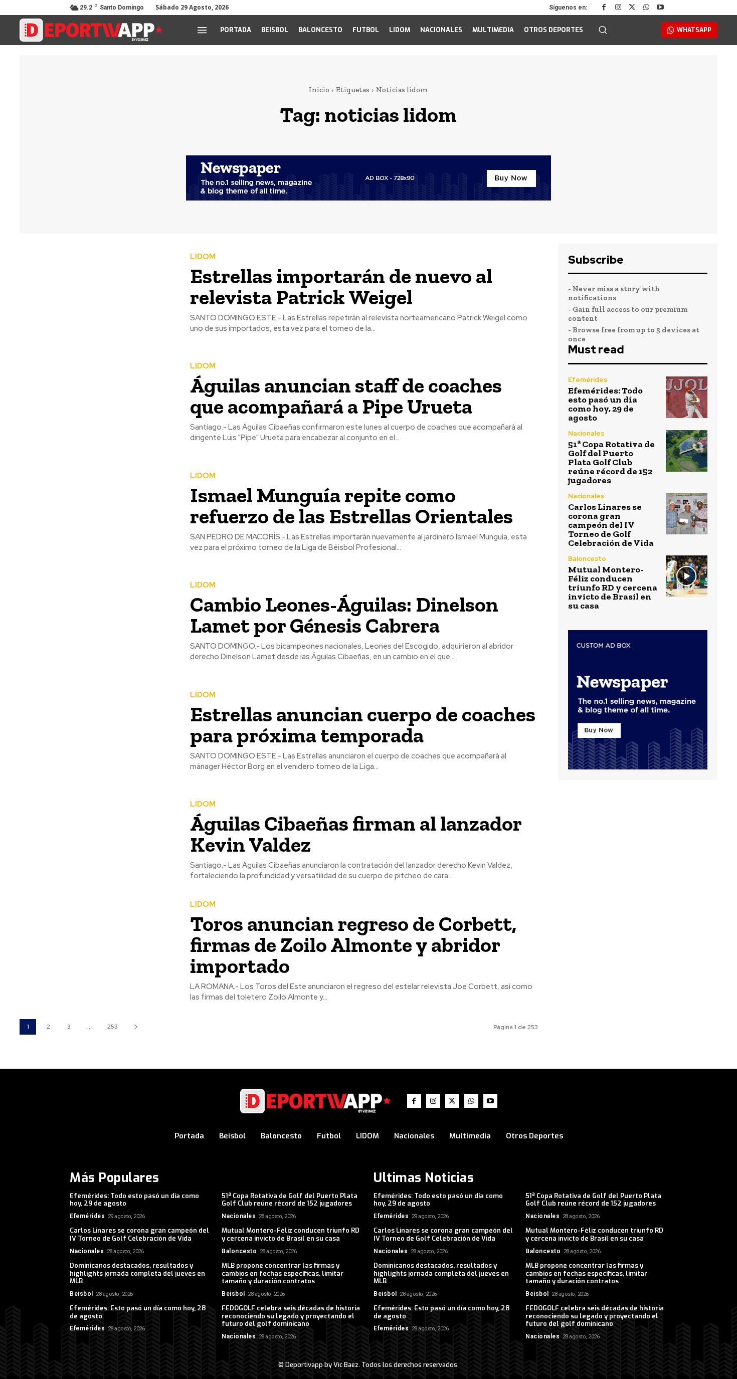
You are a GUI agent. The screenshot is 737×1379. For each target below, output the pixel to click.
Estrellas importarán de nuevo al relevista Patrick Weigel (341, 286)
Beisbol (81, 1293)
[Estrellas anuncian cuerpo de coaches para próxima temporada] (97, 731)
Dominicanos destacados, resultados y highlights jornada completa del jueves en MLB (137, 1273)
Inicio (319, 89)
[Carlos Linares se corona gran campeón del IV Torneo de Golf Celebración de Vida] (686, 513)
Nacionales (586, 433)
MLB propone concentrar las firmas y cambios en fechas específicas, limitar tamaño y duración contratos (282, 1273)
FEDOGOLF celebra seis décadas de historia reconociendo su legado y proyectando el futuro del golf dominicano (291, 1316)
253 (112, 1027)
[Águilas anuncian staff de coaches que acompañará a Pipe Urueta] (97, 403)
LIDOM (203, 257)
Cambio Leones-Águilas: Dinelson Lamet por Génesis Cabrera (344, 615)
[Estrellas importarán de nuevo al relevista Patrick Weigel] (97, 293)
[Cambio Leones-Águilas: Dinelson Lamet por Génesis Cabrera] (97, 622)
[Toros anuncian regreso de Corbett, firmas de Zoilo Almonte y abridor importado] (97, 951)
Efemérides (587, 379)
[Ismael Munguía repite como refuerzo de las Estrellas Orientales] (97, 512)
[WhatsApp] (646, 8)
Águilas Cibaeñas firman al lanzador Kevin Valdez (355, 834)
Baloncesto (587, 558)
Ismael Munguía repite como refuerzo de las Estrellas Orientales (351, 505)
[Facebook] (604, 8)
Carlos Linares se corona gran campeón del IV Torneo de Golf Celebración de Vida (611, 524)
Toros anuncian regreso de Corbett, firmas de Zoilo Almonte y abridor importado (353, 944)
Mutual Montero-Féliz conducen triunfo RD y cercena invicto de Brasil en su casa (612, 587)
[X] (632, 8)
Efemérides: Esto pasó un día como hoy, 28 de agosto (138, 1312)
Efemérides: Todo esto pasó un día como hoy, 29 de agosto (605, 404)
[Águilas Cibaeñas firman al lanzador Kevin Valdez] (97, 841)
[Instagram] (618, 8)
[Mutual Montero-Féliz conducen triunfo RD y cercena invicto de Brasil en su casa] (686, 576)
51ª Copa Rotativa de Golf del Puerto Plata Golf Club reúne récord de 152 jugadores (611, 462)
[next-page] (135, 1027)
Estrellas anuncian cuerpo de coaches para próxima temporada (362, 724)
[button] (602, 29)
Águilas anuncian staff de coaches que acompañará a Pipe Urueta (346, 395)
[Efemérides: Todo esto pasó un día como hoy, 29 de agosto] (686, 397)
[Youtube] (660, 8)
